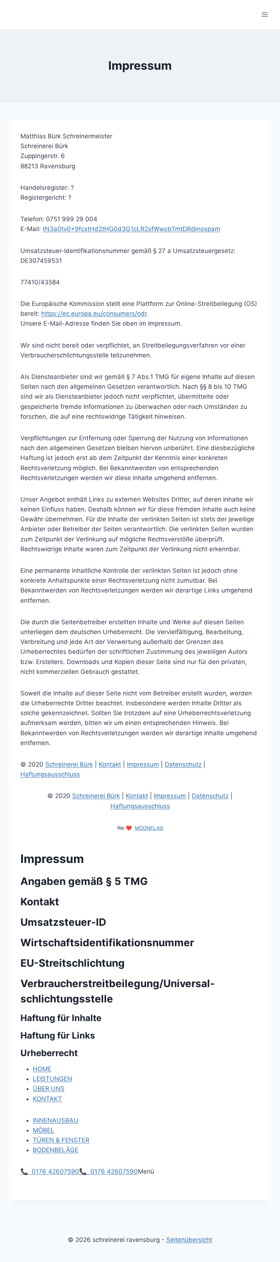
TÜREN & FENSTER (61, 1140)
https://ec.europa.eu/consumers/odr (94, 313)
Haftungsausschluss (50, 774)
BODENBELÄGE (55, 1150)
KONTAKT (47, 1098)
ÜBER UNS (49, 1088)
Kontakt (110, 764)
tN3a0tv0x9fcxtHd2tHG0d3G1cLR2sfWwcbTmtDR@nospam (131, 229)
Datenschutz (183, 764)
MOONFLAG (149, 828)
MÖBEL (43, 1130)
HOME (42, 1069)
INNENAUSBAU (55, 1120)
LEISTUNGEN (52, 1078)
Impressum (143, 764)
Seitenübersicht (189, 1239)
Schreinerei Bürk (69, 764)
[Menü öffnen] (264, 14)
